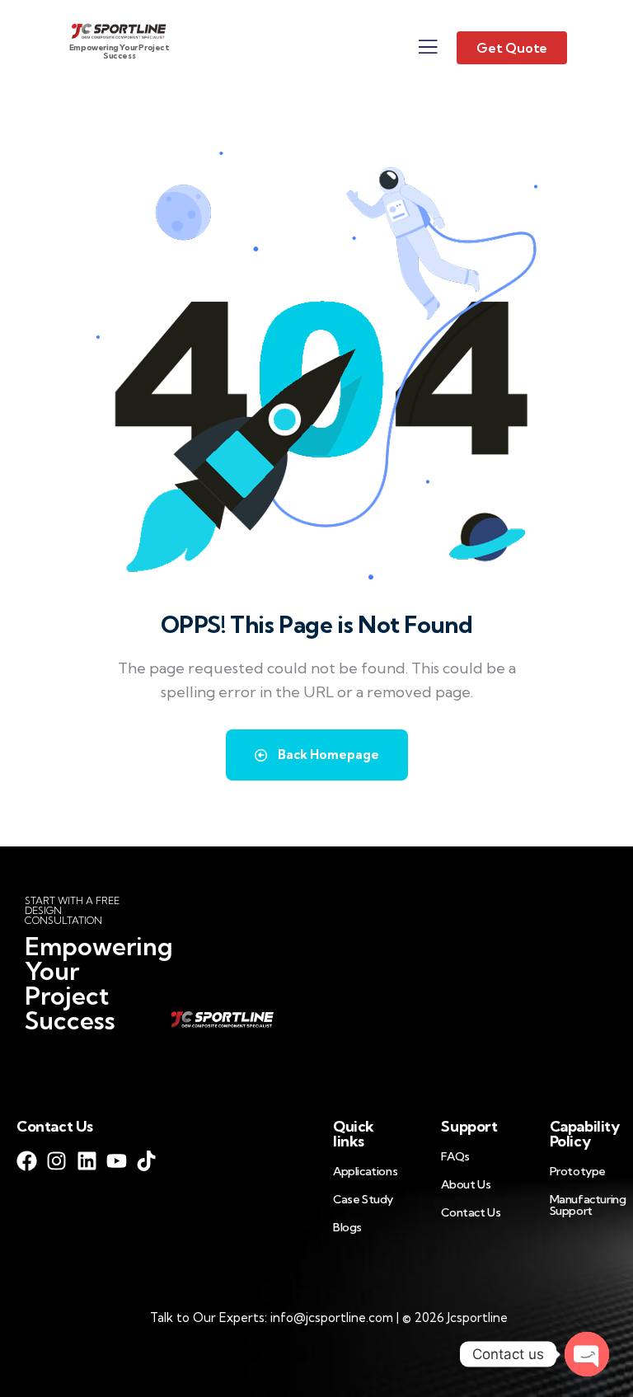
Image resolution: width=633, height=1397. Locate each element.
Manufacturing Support (588, 1205)
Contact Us (470, 1212)
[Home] (119, 30)
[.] (427, 51)
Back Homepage (327, 754)
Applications (365, 1171)
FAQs (455, 1156)
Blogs (347, 1227)
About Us (465, 1184)
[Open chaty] (587, 1354)
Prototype (578, 1171)
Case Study (363, 1199)
